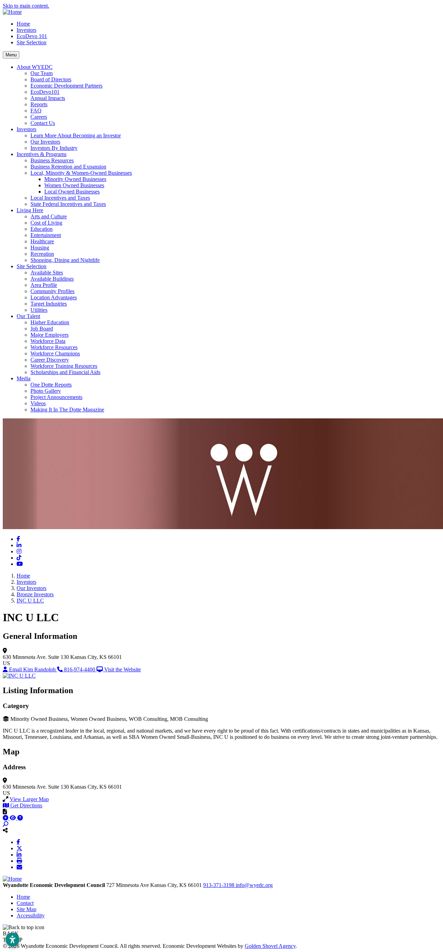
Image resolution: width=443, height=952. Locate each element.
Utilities (38, 310)
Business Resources (52, 160)
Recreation (42, 254)
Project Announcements (56, 397)
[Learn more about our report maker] (20, 818)
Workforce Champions (55, 353)
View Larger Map (29, 799)
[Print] (19, 860)
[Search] (5, 824)
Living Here (30, 210)
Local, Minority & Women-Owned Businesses (81, 173)
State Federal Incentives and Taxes (68, 204)
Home (23, 24)
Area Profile (43, 285)
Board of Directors (50, 79)
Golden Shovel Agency (270, 946)
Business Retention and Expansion (68, 167)
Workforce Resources (54, 347)
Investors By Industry (54, 148)
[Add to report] (6, 818)
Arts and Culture (48, 216)
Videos (38, 403)
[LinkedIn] (19, 854)
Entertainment (45, 235)
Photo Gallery (45, 391)
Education (41, 229)
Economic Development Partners (66, 86)
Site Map (26, 909)
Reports (38, 104)
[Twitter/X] (19, 848)
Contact (25, 903)
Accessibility (31, 915)
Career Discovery (49, 360)
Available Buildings (52, 279)
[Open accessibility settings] (12, 939)
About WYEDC (35, 67)
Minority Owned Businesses (75, 179)
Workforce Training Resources (63, 366)
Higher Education (49, 322)
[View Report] (13, 818)
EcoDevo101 (45, 92)
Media (23, 378)
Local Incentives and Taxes (60, 198)
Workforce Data (47, 341)
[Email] (19, 867)
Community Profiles (52, 291)
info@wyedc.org (254, 885)
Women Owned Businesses (74, 185)
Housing (39, 248)
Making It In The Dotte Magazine (67, 409)
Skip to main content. (26, 6)
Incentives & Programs (41, 154)
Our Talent (28, 316)
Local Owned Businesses (72, 191)
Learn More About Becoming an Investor (75, 135)
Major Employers (49, 335)
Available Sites (46, 272)
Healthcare (42, 241)
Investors (26, 30)
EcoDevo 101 (32, 36)
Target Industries (48, 304)
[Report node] (5, 811)
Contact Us (42, 123)
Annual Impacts (47, 98)
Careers (38, 117)
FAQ (36, 111)
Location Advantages (53, 297)
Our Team (41, 73)
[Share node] (5, 830)
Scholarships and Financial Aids (65, 372)
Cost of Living (46, 223)
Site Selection (31, 42)
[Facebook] (18, 842)
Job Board (41, 329)
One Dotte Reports (51, 385)
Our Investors (45, 142)
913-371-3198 (219, 885)
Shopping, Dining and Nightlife (65, 260)
